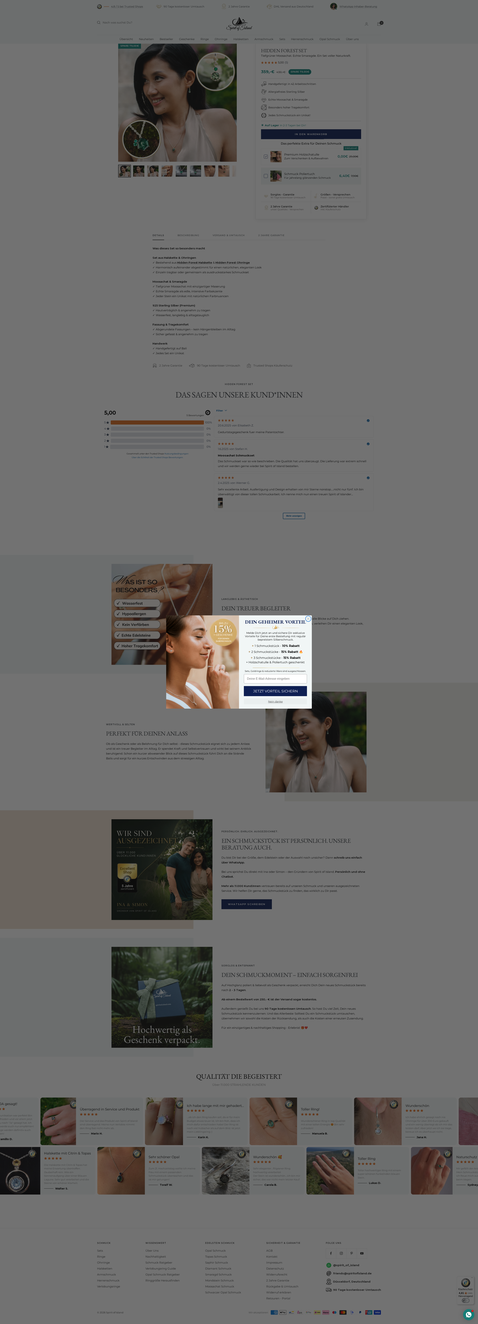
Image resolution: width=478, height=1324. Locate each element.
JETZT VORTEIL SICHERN (275, 691)
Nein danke (275, 701)
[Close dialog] (308, 619)
